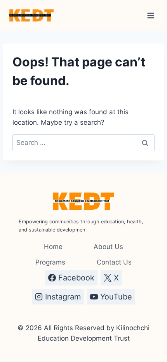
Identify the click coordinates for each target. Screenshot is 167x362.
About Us (108, 247)
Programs (50, 262)
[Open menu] (150, 15)
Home (53, 247)
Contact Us (114, 262)
